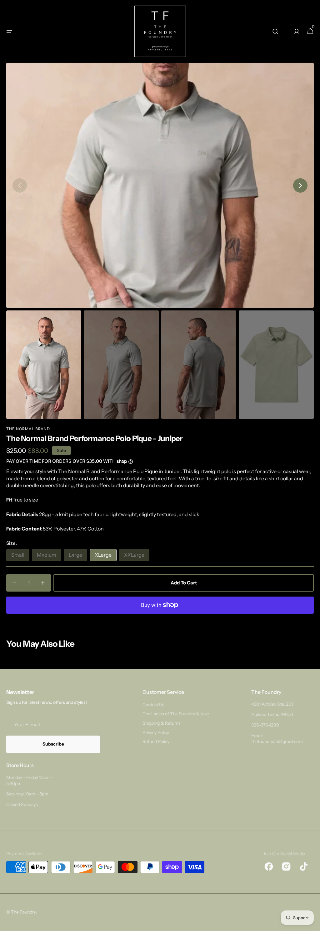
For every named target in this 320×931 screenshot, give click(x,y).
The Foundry (23, 912)
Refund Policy (155, 741)
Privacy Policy (155, 732)
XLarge (106, 556)
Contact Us (153, 705)
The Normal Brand (28, 428)
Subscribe (53, 744)
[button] (9, 31)
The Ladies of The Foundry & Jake (175, 714)
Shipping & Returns (161, 723)
